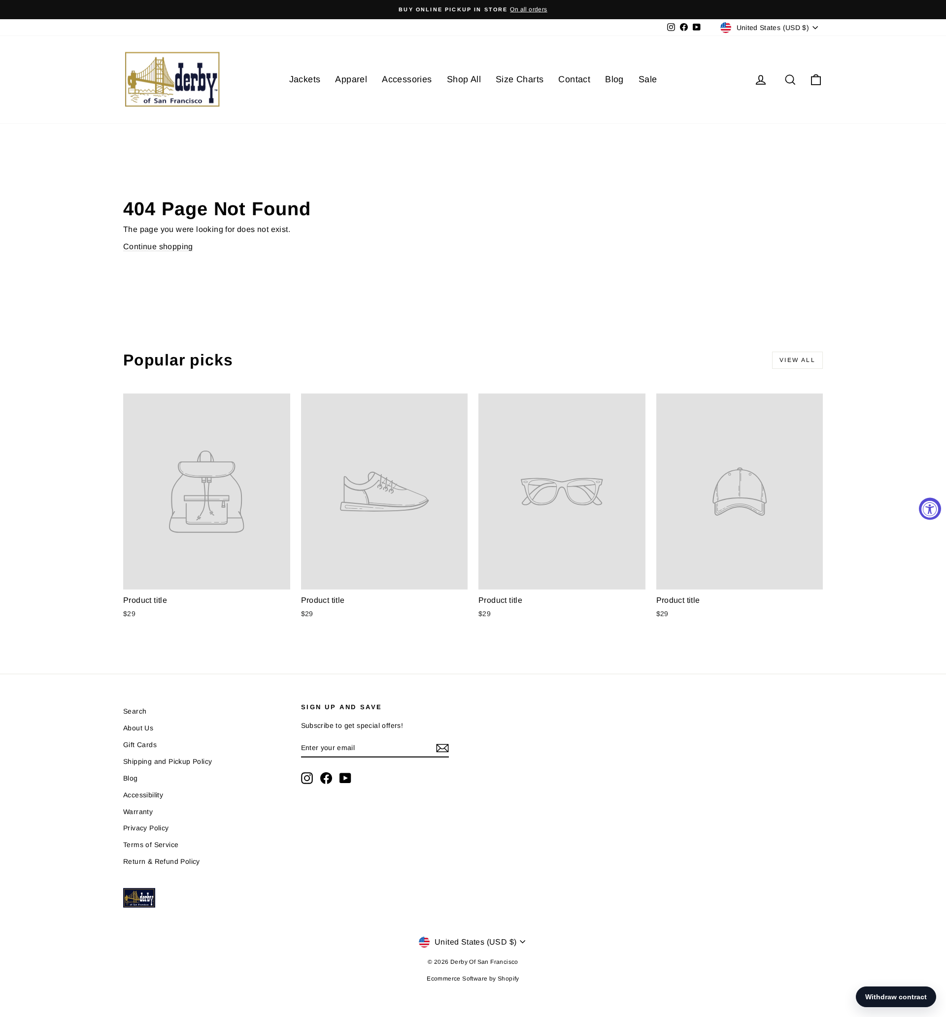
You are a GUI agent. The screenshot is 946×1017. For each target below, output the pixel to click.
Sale (648, 79)
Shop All (464, 79)
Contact (574, 79)
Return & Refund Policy (161, 861)
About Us (138, 728)
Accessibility (143, 795)
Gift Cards (140, 745)
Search (134, 711)
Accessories (407, 79)
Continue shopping (158, 246)
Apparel (351, 79)
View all (797, 360)
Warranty (138, 812)
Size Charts (519, 79)
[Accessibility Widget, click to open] (930, 508)
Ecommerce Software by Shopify (473, 978)
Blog (614, 79)
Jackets (305, 79)
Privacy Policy (146, 828)
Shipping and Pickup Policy (167, 761)
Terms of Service (150, 845)
